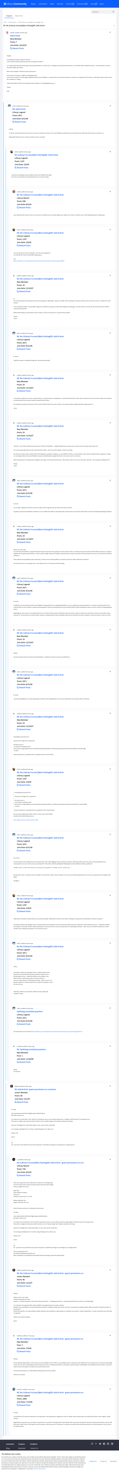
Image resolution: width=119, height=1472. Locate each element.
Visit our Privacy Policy (39, 1469)
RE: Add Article (19, 109)
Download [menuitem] (21, 1448)
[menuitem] (33, 3)
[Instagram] (108, 1444)
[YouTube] (100, 1444)
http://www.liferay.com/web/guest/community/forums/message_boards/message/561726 (56, 1031)
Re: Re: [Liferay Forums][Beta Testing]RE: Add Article (40, 946)
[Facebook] (104, 1444)
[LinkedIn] (112, 1444)
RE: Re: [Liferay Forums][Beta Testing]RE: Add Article (40, 194)
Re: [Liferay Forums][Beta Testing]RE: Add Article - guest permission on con (50, 1162)
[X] (96, 1444)
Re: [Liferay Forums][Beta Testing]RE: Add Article (36, 155)
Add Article (15, 35)
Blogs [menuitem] (8, 1448)
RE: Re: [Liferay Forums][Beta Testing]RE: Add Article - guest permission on (50, 1273)
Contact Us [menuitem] (34, 1448)
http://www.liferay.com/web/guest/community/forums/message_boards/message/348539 (38, 261)
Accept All (103, 1461)
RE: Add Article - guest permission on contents (35, 1089)
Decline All (113, 1461)
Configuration (93, 1461)
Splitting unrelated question (30, 1011)
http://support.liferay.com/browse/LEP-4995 (25, 820)
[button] (114, 25)
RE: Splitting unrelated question (31, 1049)
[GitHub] (92, 1444)
